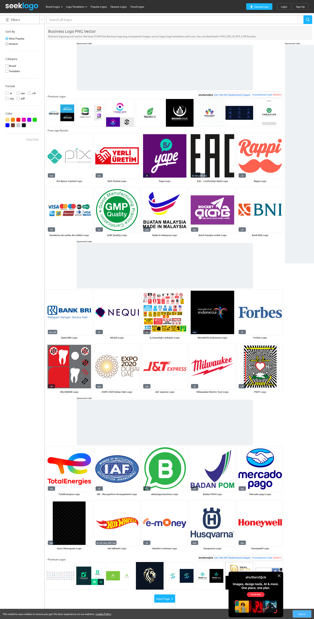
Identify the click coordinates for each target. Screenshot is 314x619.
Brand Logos (53, 6)
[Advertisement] (299, 99)
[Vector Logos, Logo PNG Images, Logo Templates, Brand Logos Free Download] (22, 6)
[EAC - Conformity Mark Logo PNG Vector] (213, 156)
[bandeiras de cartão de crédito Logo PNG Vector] (69, 210)
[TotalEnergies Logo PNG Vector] (69, 469)
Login (284, 6)
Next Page (163, 598)
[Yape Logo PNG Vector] (165, 156)
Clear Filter (32, 139)
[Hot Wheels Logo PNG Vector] (117, 523)
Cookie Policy (103, 614)
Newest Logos (118, 6)
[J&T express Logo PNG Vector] (165, 367)
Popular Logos (99, 6)
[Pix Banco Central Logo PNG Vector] (69, 156)
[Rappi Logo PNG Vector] (260, 156)
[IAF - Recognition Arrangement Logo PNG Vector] (117, 469)
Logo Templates (75, 6)
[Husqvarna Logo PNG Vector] (213, 523)
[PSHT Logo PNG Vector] (260, 367)
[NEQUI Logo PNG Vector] (117, 312)
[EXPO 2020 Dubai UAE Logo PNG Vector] (117, 367)
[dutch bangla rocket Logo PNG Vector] (213, 210)
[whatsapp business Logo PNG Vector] (165, 469)
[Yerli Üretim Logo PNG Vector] (117, 156)
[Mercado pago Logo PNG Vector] (260, 469)
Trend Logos (137, 6)
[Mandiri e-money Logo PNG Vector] (165, 523)
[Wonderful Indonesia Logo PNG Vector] (213, 312)
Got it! (302, 614)
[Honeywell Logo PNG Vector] (260, 523)
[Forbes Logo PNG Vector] (260, 312)
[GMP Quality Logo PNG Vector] (117, 210)
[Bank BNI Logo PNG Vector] (260, 210)
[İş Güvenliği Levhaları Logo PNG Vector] (165, 312)
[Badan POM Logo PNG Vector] (213, 469)
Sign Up (300, 6)
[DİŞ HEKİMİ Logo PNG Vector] (69, 367)
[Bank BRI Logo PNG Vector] (69, 312)
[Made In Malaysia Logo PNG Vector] (165, 210)
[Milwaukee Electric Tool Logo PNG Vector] (213, 367)
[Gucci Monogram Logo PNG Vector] (69, 523)
